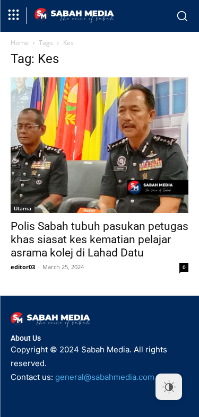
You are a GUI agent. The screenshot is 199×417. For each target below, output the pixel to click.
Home (20, 42)
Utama (22, 208)
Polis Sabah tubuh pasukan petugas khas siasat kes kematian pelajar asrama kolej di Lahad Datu (99, 239)
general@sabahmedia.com (104, 377)
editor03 (23, 267)
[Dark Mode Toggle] (168, 386)
